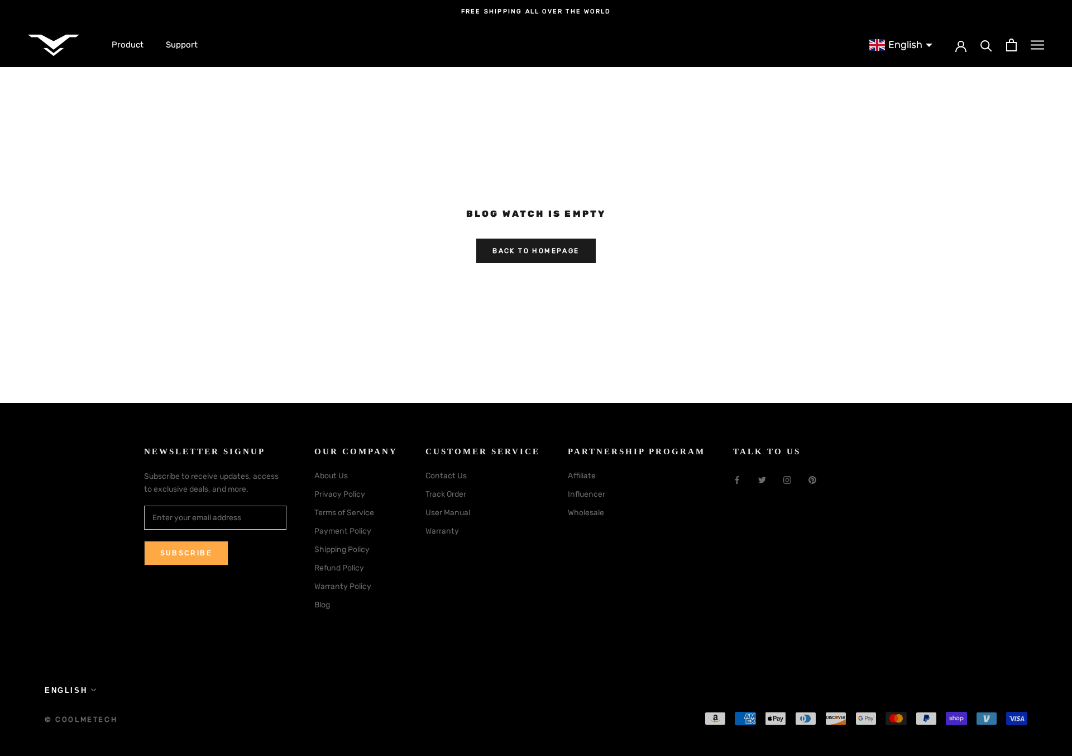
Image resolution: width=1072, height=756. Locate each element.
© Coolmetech (81, 719)
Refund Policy (339, 568)
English (66, 690)
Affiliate (582, 476)
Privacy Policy (339, 494)
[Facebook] (737, 479)
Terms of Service (344, 512)
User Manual (447, 512)
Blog (322, 605)
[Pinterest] (812, 479)
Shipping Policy (342, 549)
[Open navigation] (1037, 45)
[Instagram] (787, 479)
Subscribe (186, 553)
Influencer (586, 494)
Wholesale (586, 512)
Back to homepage (535, 251)
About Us (331, 476)
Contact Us (446, 476)
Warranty (442, 531)
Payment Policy (342, 531)
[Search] (986, 45)
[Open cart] (1011, 45)
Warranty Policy (342, 586)
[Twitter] (762, 479)
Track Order (445, 494)
